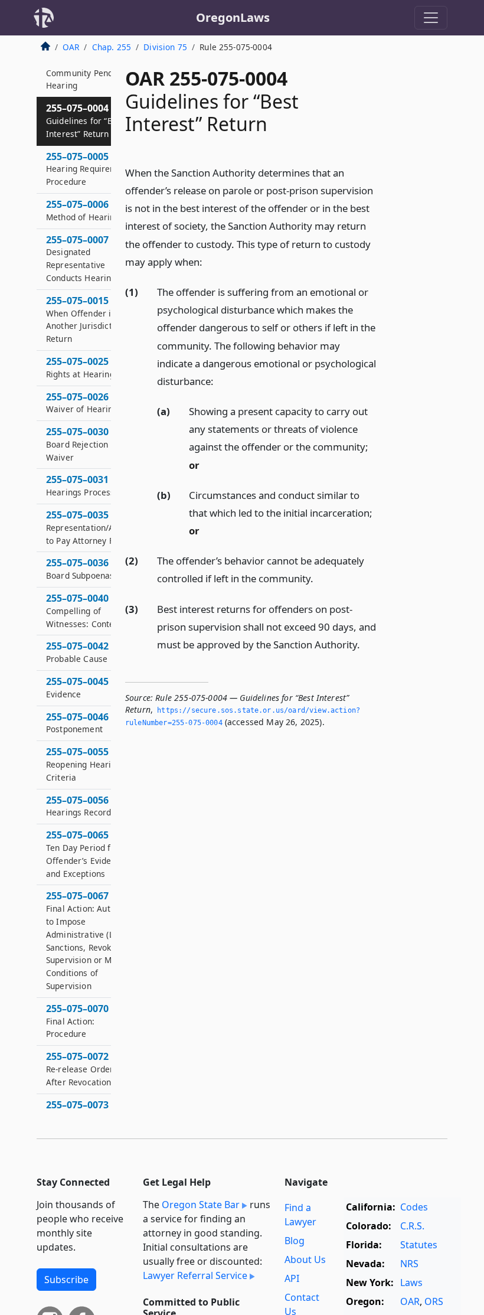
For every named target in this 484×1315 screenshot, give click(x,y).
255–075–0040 (88, 610)
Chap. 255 (111, 47)
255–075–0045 (77, 687)
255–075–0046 (77, 722)
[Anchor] (209, 261)
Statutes (418, 1244)
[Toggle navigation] (430, 18)
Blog (294, 1240)
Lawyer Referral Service (195, 1275)
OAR (71, 47)
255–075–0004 (85, 120)
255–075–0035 (90, 527)
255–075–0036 (80, 568)
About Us (305, 1259)
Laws (411, 1282)
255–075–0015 (86, 319)
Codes (414, 1206)
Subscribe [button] (66, 1279)
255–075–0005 (89, 169)
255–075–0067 (89, 940)
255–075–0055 (86, 764)
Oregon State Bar (201, 1204)
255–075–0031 (80, 485)
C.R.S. (412, 1225)
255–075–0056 (78, 806)
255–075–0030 (82, 444)
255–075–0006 (83, 210)
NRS (409, 1263)
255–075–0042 (77, 651)
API (291, 1278)
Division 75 (165, 47)
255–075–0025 (80, 367)
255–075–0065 (85, 853)
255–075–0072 (80, 1069)
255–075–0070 (77, 1021)
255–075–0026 (82, 402)
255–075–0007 (81, 258)
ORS (433, 1301)
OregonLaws (233, 17)
